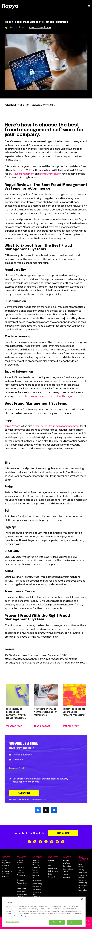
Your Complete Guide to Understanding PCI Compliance (45, 712)
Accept (74, 922)
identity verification (50, 174)
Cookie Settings (12, 922)
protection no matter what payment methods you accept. (50, 396)
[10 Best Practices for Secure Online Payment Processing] (74, 705)
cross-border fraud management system (56, 426)
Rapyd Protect (12, 426)
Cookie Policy (20, 916)
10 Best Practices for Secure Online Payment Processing (74, 712)
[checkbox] (38, 757)
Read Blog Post (14, 726)
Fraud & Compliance (40, 27)
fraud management (23, 174)
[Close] (82, 899)
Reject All (57, 922)
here (14, 799)
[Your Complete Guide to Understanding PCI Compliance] (46, 705)
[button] (89, 6)
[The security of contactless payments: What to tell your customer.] (17, 705)
